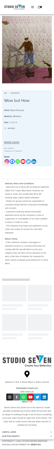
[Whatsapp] (17, 161)
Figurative (15, 93)
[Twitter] (28, 161)
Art (5, 93)
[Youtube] (23, 161)
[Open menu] (32, 7)
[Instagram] (6, 161)
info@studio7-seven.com (27, 388)
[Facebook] (12, 161)
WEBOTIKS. (36, 444)
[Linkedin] (33, 161)
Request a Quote (11, 142)
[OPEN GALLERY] (27, 49)
